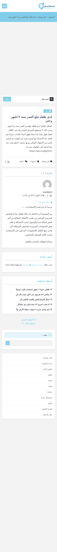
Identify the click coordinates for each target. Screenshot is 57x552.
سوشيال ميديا (46, 397)
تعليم (50, 374)
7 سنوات (33, 161)
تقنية (50, 386)
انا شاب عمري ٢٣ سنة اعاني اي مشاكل (33, 304)
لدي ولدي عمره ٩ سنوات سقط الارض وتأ (33, 309)
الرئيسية (52, 17)
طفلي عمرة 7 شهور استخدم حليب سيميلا (33, 289)
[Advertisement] (28, 57)
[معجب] (50, 195)
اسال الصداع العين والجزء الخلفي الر (35, 299)
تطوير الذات (47, 369)
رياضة (49, 391)
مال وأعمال (47, 414)
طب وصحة (42, 17)
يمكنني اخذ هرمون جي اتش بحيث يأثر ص (33, 294)
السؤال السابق (27, 319)
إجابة (21, 161)
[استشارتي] (46, 6)
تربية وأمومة (47, 363)
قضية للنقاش (47, 409)
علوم (50, 403)
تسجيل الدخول (37, 264)
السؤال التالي (29, 323)
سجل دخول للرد (44, 202)
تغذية (50, 380)
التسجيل (25, 264)
